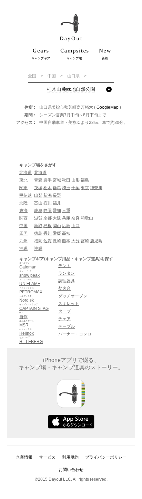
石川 (47, 202)
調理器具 (66, 280)
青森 (38, 180)
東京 (85, 187)
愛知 (57, 210)
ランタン (66, 273)
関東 (23, 187)
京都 (47, 218)
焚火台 (64, 288)
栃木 (47, 187)
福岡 (38, 240)
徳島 (38, 233)
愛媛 (57, 233)
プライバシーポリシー (105, 457)
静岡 (47, 210)
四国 (23, 233)
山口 (75, 225)
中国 (52, 76)
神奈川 (96, 187)
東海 (23, 210)
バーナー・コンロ (74, 334)
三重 (66, 210)
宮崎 (85, 240)
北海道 (25, 172)
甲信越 (25, 195)
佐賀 (47, 240)
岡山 (57, 225)
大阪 (57, 218)
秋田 (66, 180)
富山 (38, 202)
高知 (66, 233)
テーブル (66, 326)
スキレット (68, 303)
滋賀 (38, 218)
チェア (64, 318)
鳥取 (38, 225)
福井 (57, 202)
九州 (23, 240)
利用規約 (70, 457)
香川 (47, 233)
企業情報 (24, 457)
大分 (75, 240)
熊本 (66, 240)
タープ (64, 311)
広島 (66, 225)
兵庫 (66, 218)
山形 (75, 180)
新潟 (47, 195)
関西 (23, 218)
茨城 (38, 187)
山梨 (38, 195)
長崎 (57, 240)
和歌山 (87, 218)
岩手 (47, 180)
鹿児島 (96, 240)
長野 (57, 195)
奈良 (75, 218)
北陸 (23, 202)
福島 (85, 180)
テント (64, 265)
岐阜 (38, 210)
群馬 (57, 187)
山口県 (74, 76)
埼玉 (66, 187)
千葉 (75, 187)
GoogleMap (108, 107)
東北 (23, 180)
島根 (47, 225)
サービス (47, 457)
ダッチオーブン (72, 296)
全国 (32, 76)
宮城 (57, 180)
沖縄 (23, 248)
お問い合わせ (71, 469)
